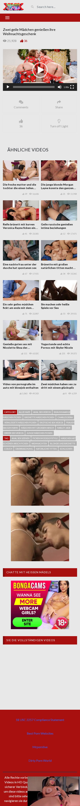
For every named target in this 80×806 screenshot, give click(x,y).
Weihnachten (39, 443)
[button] (40, 70)
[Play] (8, 87)
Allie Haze (24, 412)
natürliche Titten (46, 448)
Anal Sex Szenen (21, 438)
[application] (40, 70)
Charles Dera (65, 417)
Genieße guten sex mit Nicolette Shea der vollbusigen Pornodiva (17, 347)
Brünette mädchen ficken (39, 417)
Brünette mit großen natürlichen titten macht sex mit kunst (57, 268)
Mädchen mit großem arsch (37, 427)
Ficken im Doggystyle (45, 438)
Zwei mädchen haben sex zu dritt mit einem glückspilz (58, 385)
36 (25, 41)
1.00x (66, 87)
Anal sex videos (42, 412)
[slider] (34, 87)
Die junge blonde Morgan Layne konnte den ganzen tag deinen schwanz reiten (58, 188)
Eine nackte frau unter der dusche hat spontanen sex (20, 266)
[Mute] (60, 87)
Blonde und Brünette (62, 443)
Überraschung (24, 448)
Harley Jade (63, 427)
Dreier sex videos (13, 433)
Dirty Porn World (40, 760)
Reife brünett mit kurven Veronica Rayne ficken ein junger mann (19, 228)
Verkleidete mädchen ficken (20, 422)
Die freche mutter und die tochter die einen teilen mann (19, 188)
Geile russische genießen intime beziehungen (57, 226)
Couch (8, 448)
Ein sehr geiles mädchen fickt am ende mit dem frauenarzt (18, 308)
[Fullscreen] (72, 87)
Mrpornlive (40, 747)
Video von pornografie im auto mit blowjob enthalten (20, 385)
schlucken (66, 448)
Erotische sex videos (51, 422)
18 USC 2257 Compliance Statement (40, 720)
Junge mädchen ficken (39, 433)
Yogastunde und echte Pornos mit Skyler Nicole (57, 345)
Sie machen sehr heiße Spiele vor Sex (55, 306)
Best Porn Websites (40, 733)
